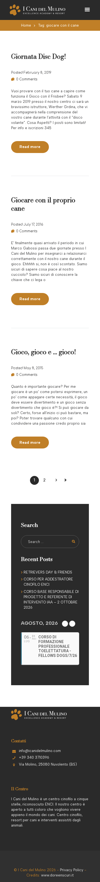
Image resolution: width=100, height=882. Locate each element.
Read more (29, 146)
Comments (26, 79)
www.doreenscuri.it (57, 875)
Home (26, 25)
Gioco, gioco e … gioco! (43, 352)
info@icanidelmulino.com (40, 751)
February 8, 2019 (37, 73)
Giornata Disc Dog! (38, 56)
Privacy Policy (71, 870)
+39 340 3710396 (34, 757)
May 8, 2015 (33, 368)
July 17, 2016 (33, 224)
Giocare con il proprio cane (43, 204)
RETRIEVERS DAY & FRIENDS (48, 572)
